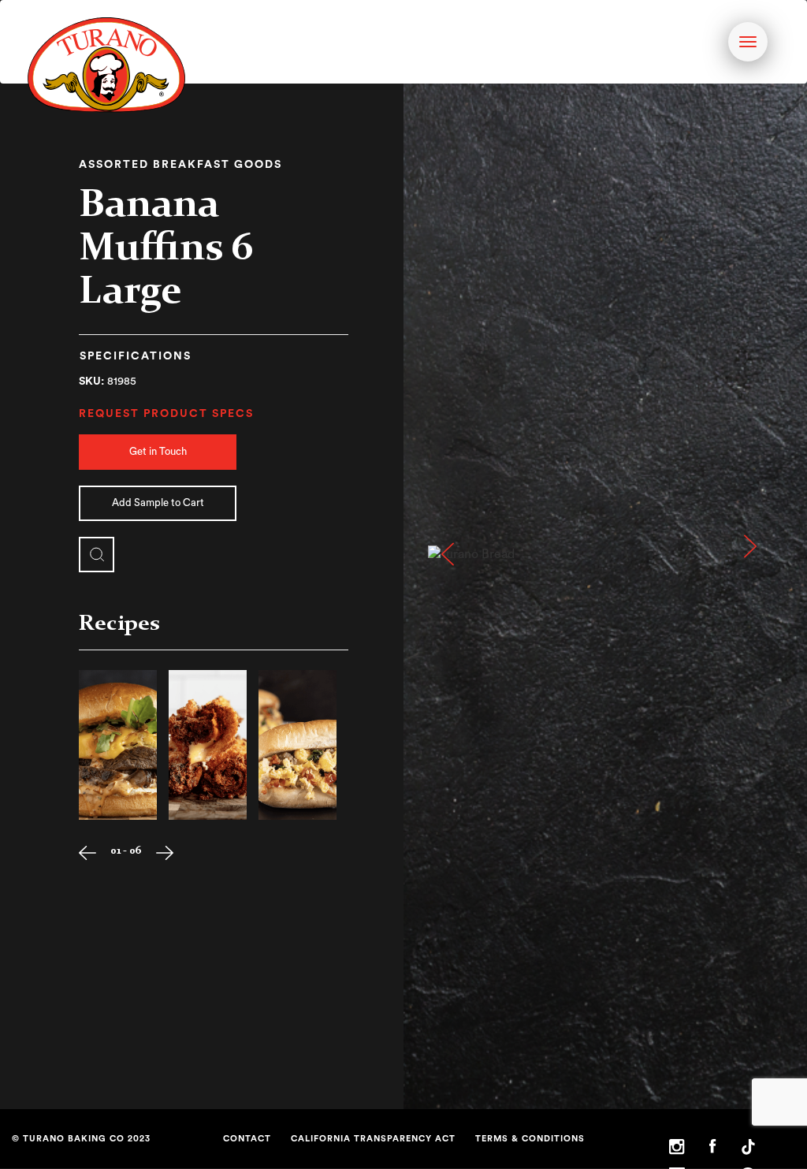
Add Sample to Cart (158, 502)
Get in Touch (158, 451)
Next (763, 554)
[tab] (135, 358)
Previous (447, 554)
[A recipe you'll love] (118, 745)
